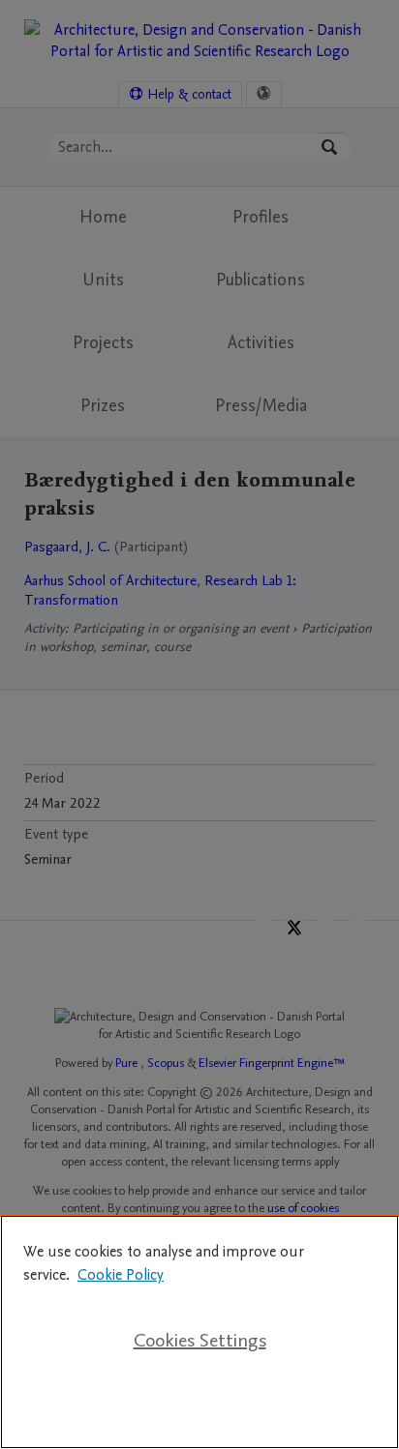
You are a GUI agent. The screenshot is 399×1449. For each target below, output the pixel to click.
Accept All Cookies (199, 1402)
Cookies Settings (200, 1340)
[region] (199, 1332)
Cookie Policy (120, 1275)
